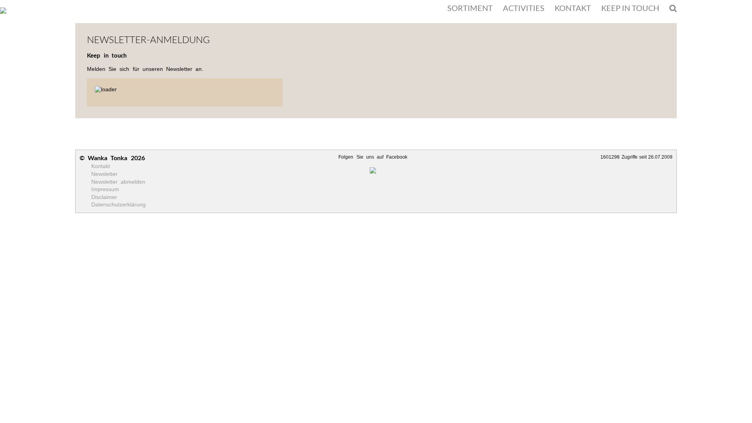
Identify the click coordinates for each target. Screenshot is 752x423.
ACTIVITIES (523, 9)
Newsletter (104, 174)
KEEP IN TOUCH (630, 9)
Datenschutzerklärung (118, 204)
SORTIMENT (470, 9)
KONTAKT (573, 9)
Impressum (105, 189)
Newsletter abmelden (118, 182)
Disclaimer (104, 197)
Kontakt (100, 166)
